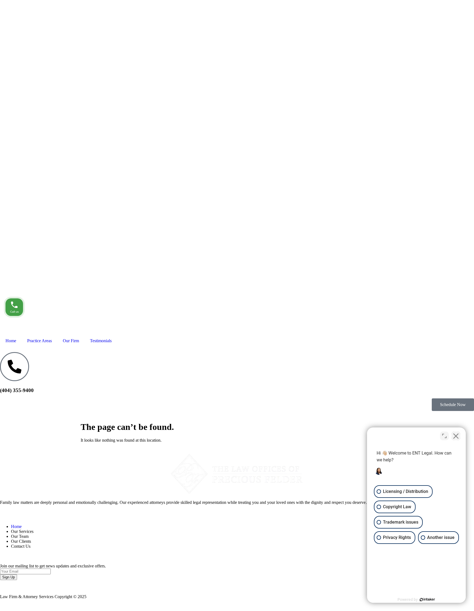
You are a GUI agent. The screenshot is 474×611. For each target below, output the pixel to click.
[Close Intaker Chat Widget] (456, 436)
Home (10, 340)
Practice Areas (39, 340)
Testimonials (101, 340)
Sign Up (8, 577)
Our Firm (71, 340)
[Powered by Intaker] (427, 599)
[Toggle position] (444, 436)
